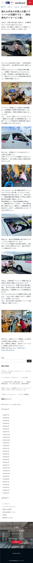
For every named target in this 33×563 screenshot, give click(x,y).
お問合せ (16, 542)
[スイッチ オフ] (30, 2)
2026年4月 (6, 423)
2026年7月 (6, 415)
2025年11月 (6, 437)
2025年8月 (6, 445)
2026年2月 (6, 429)
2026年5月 (6, 420)
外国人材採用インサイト (9, 512)
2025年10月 (6, 440)
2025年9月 (6, 443)
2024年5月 (6, 487)
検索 (2, 358)
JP (7, 2)
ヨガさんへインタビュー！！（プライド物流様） (15, 394)
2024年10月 (6, 473)
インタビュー (6, 503)
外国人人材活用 (7, 509)
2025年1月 (6, 465)
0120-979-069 (17, 531)
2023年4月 (6, 493)
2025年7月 (6, 448)
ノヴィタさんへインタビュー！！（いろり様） (14, 377)
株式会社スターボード (18, 560)
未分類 (4, 515)
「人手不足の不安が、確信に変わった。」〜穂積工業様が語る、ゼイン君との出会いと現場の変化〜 (16, 382)
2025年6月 (6, 451)
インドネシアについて (8, 506)
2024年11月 (6, 470)
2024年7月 (6, 482)
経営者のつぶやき (7, 517)
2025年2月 (6, 462)
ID (12, 2)
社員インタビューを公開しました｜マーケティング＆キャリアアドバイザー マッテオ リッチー (16, 389)
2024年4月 (6, 490)
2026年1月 (6, 431)
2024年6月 (6, 484)
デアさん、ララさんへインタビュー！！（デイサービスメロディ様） (16, 372)
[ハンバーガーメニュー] (2, 3)
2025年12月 (6, 434)
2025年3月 (6, 459)
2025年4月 (6, 456)
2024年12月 (6, 468)
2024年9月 (6, 476)
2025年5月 (6, 454)
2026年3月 (6, 426)
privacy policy (16, 553)
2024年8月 (6, 479)
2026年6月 (6, 418)
